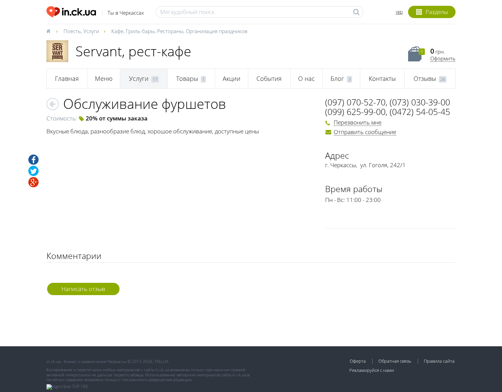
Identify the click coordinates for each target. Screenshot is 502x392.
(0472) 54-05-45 (420, 111)
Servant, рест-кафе (133, 51)
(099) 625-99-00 (355, 111)
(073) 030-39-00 (420, 102)
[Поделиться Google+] (33, 182)
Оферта (358, 361)
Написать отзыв (83, 289)
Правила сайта (439, 361)
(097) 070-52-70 (355, 102)
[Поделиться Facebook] (33, 160)
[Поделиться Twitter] (33, 171)
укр (399, 12)
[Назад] (52, 104)
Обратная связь (394, 361)
